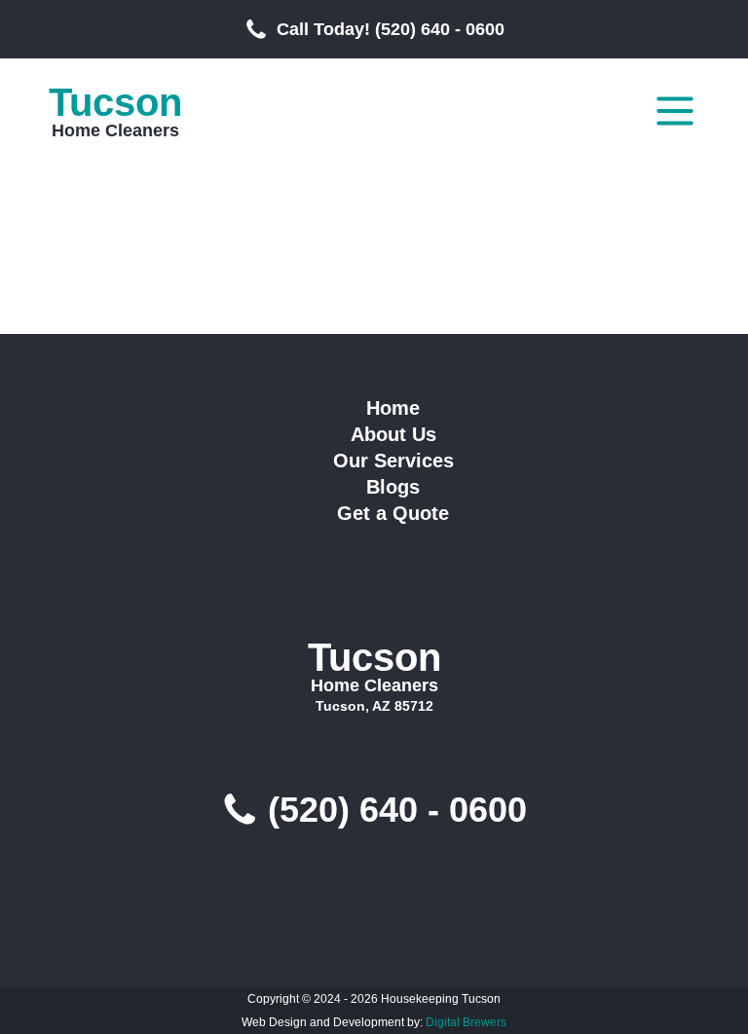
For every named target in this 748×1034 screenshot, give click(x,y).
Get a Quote (393, 513)
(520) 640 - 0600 (397, 810)
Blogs (393, 487)
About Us (393, 434)
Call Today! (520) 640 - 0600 (391, 29)
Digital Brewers (466, 1022)
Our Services (393, 460)
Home (393, 408)
